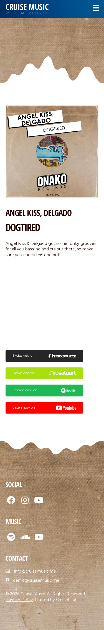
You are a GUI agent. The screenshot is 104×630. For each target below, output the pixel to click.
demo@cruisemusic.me (36, 580)
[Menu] (96, 8)
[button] (11, 500)
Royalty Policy (19, 599)
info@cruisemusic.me (35, 571)
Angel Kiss (23, 212)
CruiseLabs (66, 599)
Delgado (58, 212)
